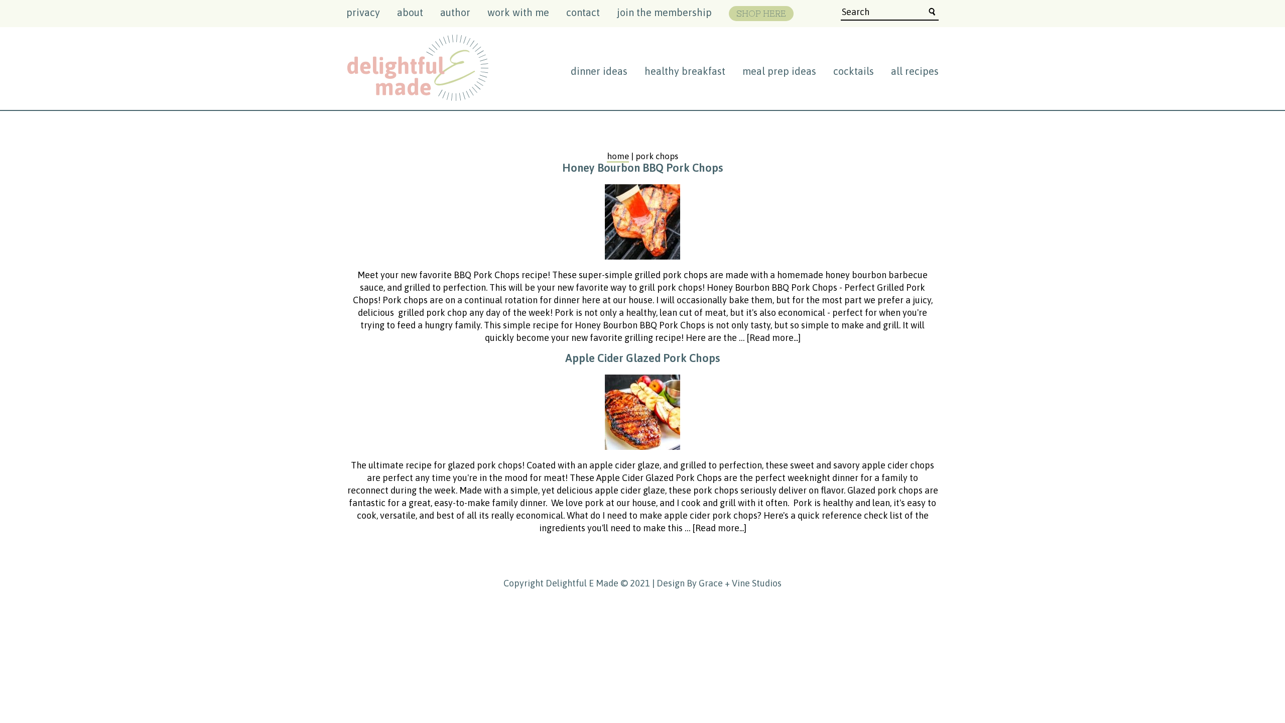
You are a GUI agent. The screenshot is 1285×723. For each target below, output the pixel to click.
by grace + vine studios (734, 583)
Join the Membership (664, 12)
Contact (583, 12)
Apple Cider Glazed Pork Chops (642, 358)
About (410, 12)
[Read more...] (773, 337)
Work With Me (518, 12)
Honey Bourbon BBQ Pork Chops (642, 167)
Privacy (363, 12)
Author (455, 12)
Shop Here (761, 14)
